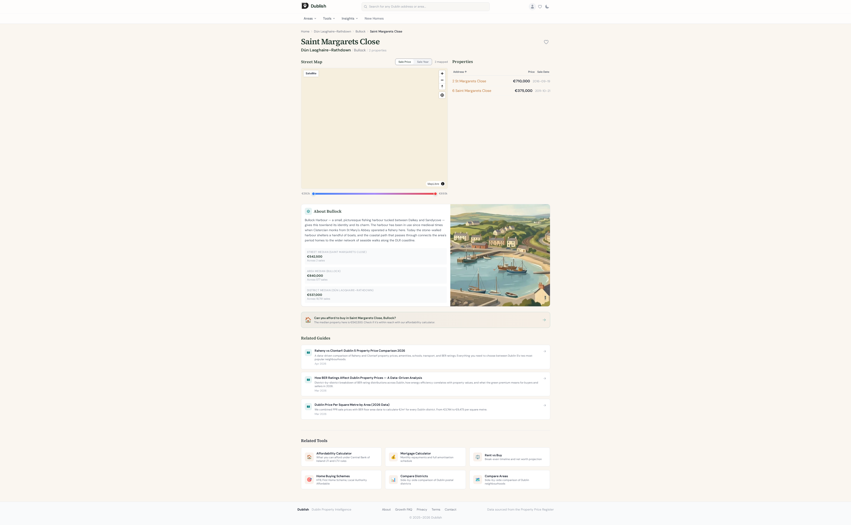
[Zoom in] (442, 73)
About (386, 509)
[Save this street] (546, 42)
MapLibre (433, 184)
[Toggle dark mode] (547, 7)
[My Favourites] (540, 7)
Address (460, 72)
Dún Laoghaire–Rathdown (332, 31)
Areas (308, 18)
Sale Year (423, 62)
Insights (348, 18)
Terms (436, 509)
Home (305, 31)
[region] (374, 128)
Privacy (422, 509)
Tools (327, 18)
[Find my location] (442, 95)
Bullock (361, 31)
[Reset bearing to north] (442, 86)
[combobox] (426, 6)
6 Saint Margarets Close (471, 90)
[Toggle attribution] (442, 183)
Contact (450, 509)
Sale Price (404, 62)
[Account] (532, 6)
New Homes (374, 18)
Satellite (311, 73)
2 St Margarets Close (469, 81)
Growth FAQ (403, 509)
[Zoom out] (442, 80)
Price (531, 72)
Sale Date (543, 72)
